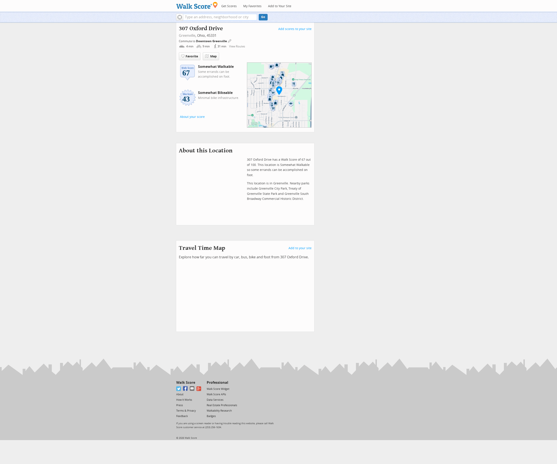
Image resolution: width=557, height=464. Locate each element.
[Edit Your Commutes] (230, 40)
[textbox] (220, 17)
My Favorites (252, 6)
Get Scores (229, 6)
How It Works (184, 399)
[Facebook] (185, 388)
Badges (211, 416)
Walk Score (185, 383)
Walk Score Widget (218, 389)
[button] (179, 17)
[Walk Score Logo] (197, 5)
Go (263, 17)
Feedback (182, 416)
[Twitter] (178, 388)
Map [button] (213, 56)
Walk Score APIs (216, 394)
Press (179, 405)
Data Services (215, 399)
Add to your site (300, 248)
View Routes (237, 46)
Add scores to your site (295, 29)
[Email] (192, 388)
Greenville (187, 35)
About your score (192, 117)
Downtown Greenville (212, 41)
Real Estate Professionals (222, 405)
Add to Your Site (279, 6)
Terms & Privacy (186, 410)
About (179, 394)
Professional (217, 383)
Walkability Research (219, 410)
